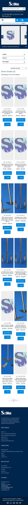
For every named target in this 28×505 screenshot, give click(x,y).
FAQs (2, 453)
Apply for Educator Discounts (8, 435)
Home (4, 23)
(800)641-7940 (9, 487)
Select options (7, 119)
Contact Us (7, 16)
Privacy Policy (4, 439)
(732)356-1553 (4, 486)
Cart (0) (17, 20)
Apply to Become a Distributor (8, 433)
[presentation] (2, 36)
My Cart (3, 469)
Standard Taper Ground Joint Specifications (12, 451)
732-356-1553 (8, 14)
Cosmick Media (19, 500)
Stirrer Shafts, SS (16, 23)
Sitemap (3, 455)
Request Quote (4, 449)
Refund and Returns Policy (7, 440)
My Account (24, 20)
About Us (3, 432)
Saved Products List (6, 467)
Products (9, 23)
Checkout (3, 471)
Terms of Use (4, 437)
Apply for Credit (5, 473)
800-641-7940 (19, 14)
